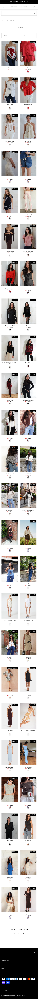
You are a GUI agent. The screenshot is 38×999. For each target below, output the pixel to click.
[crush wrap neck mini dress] (9, 606)
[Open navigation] (5, 6)
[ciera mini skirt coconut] (28, 532)
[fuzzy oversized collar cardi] (28, 422)
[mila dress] (28, 569)
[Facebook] (2, 991)
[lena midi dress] (28, 752)
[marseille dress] (28, 862)
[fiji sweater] (28, 459)
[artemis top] (28, 642)
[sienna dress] (9, 716)
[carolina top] (9, 642)
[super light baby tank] (28, 789)
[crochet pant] (9, 163)
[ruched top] (9, 789)
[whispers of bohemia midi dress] (9, 532)
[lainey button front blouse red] (9, 273)
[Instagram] (6, 991)
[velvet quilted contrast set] (28, 311)
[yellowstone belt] (9, 459)
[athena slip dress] (9, 236)
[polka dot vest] (9, 90)
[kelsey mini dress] (28, 679)
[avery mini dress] (9, 679)
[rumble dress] (9, 862)
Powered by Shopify (20, 995)
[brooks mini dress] (9, 200)
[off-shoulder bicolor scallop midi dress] (9, 348)
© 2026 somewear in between (8, 995)
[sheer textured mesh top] (28, 385)
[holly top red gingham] (28, 236)
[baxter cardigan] (28, 348)
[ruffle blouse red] (28, 90)
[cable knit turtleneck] (9, 495)
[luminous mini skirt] (28, 606)
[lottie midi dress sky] (9, 752)
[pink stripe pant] (28, 200)
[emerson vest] (28, 826)
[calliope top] (9, 569)
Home (3, 20)
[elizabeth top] (9, 826)
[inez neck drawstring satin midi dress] (28, 273)
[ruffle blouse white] (9, 126)
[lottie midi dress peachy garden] (28, 716)
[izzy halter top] (28, 126)
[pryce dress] (28, 899)
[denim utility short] (28, 163)
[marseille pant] (9, 899)
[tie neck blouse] (9, 422)
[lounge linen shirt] (28, 53)
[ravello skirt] (9, 385)
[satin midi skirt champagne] (28, 495)
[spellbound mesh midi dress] (9, 311)
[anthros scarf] (9, 53)
